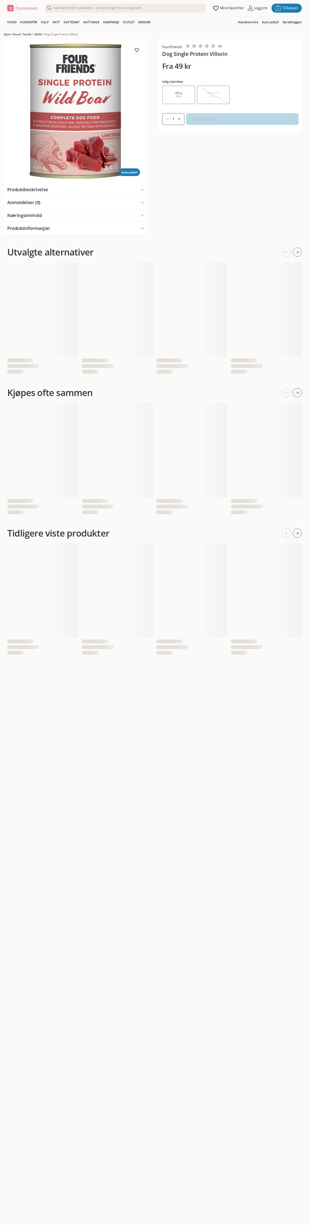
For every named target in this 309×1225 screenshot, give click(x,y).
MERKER (144, 22)
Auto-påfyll (270, 22)
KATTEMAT (72, 22)
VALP (45, 22)
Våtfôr (38, 34)
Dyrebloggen (292, 22)
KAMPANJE (111, 22)
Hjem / (8, 34)
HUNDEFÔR (28, 22)
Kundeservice (248, 22)
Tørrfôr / (28, 34)
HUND (12, 22)
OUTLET (129, 22)
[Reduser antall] (165, 119)
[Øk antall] (181, 119)
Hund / (18, 34)
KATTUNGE (91, 22)
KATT (56, 22)
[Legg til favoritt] (136, 50)
